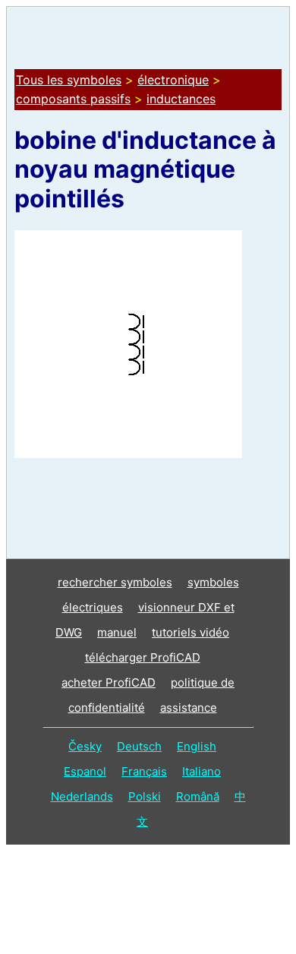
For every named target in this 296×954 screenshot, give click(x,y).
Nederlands (82, 796)
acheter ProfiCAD (108, 682)
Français (144, 771)
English (196, 746)
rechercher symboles (115, 582)
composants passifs (73, 98)
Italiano (201, 771)
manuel (117, 632)
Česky (85, 746)
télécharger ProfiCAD (142, 657)
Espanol (85, 771)
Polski (144, 796)
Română (197, 796)
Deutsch (139, 746)
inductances (181, 98)
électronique (173, 79)
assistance (188, 707)
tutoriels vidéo (190, 632)
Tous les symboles (68, 79)
